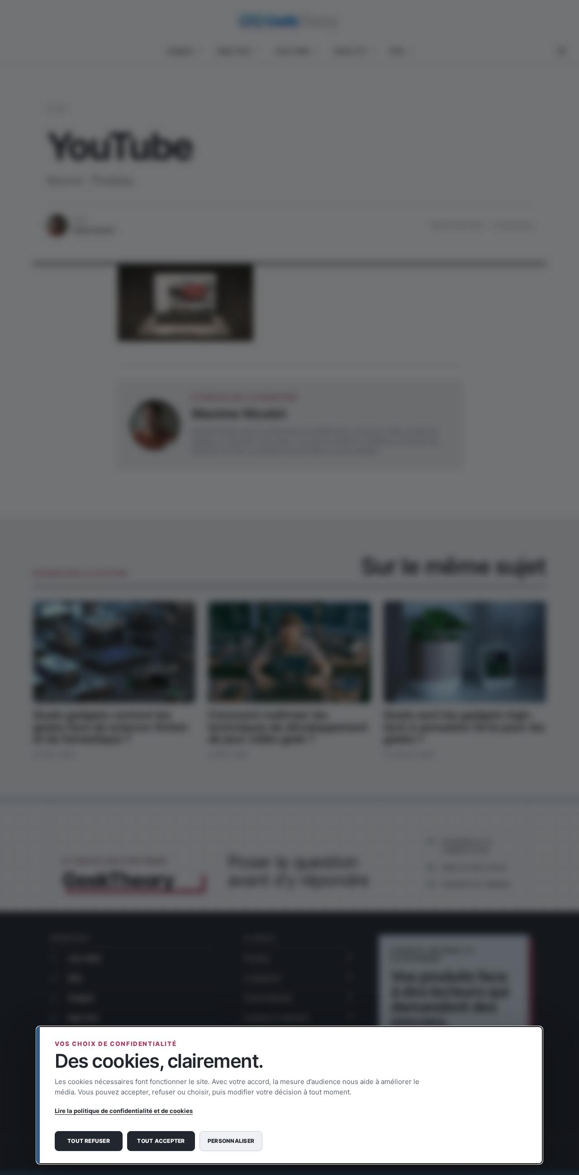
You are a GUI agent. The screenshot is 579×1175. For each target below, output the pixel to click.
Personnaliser (231, 1140)
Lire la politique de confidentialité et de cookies (124, 1110)
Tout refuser (88, 1140)
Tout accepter (161, 1140)
